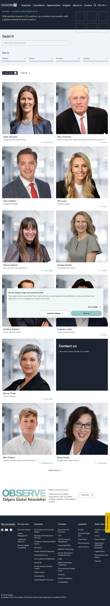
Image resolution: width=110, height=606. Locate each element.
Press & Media (100, 539)
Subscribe (85, 495)
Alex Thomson (64, 137)
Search (8, 36)
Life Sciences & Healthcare (44, 559)
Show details (93, 307)
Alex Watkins (9, 201)
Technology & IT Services (43, 580)
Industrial (37, 562)
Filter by (5, 53)
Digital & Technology (66, 549)
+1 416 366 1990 (67, 162)
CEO (59, 536)
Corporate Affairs (64, 545)
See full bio (44, 129)
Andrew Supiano (11, 329)
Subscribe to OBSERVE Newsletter (99, 545)
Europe (80, 530)
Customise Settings (53, 313)
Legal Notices (100, 551)
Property (61, 574)
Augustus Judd (64, 329)
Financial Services (41, 555)
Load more (54, 470)
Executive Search (24, 530)
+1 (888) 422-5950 (14, 419)
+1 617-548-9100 (67, 100)
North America (83, 543)
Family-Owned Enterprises (44, 551)
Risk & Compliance (65, 578)
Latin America (83, 547)
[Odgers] (9, 5)
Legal (60, 559)
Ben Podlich (9, 458)
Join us (97, 536)
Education (38, 548)
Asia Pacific (82, 539)
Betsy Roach (63, 458)
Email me (10, 98)
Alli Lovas (62, 201)
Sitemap (98, 561)
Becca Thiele (9, 393)
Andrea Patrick (64, 265)
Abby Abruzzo (10, 137)
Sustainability (39, 576)
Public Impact (39, 572)
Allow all (86, 313)
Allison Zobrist (10, 265)
